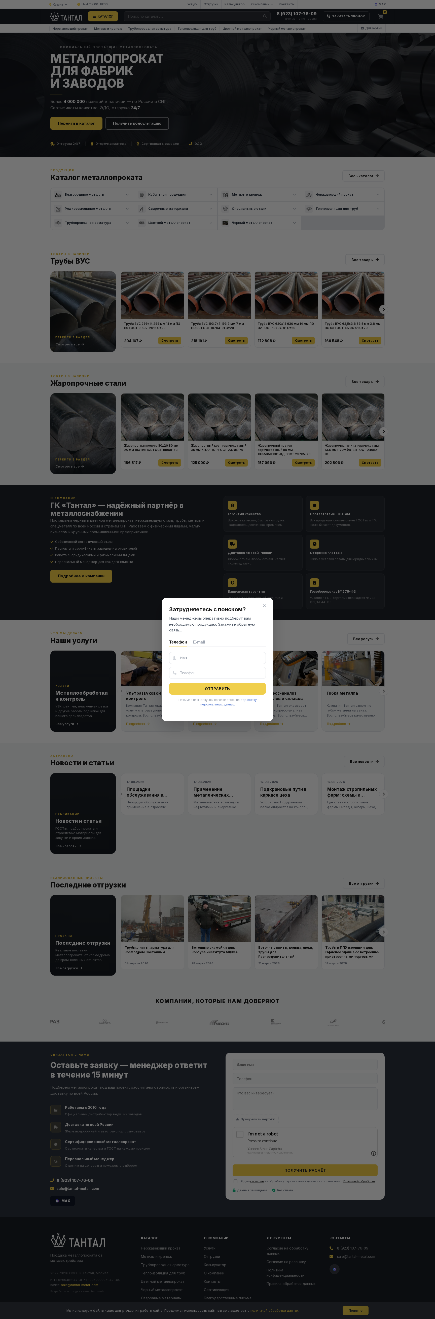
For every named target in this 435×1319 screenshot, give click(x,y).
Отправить (217, 689)
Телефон (178, 642)
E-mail (199, 642)
